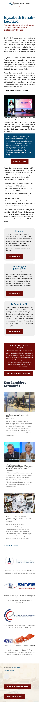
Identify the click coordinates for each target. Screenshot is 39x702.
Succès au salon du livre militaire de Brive (18, 416)
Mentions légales (9, 670)
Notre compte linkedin (18, 374)
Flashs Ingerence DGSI (17, 687)
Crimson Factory (16, 667)
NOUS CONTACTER (14, 697)
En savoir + (14, 256)
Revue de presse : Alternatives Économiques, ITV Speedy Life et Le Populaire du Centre (18, 518)
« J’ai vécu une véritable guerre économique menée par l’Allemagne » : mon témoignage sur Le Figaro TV (19, 466)
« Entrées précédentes (11, 545)
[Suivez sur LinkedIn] (6, 676)
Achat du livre (19, 162)
